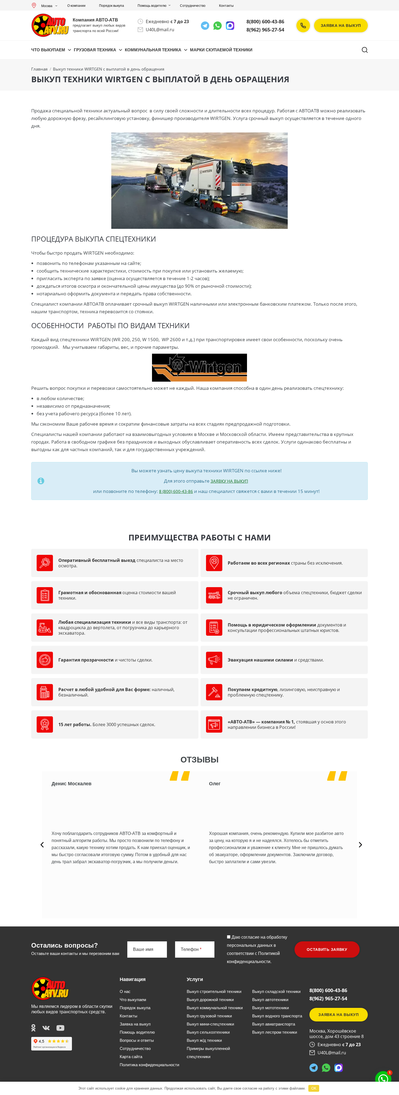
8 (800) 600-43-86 (176, 491)
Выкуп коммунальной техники (215, 1007)
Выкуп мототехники (270, 1007)
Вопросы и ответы (137, 1040)
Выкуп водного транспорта (277, 1016)
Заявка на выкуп (341, 25)
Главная (39, 69)
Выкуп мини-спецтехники (210, 1024)
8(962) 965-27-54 (265, 29)
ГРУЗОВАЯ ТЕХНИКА (95, 50)
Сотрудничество (192, 6)
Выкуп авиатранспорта (273, 1024)
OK (313, 1088)
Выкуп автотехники (270, 999)
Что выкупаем (48, 50)
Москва (46, 6)
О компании (76, 6)
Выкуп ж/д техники (204, 1040)
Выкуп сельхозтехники (208, 1032)
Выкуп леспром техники (274, 1032)
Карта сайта (131, 1056)
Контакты (226, 6)
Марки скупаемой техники (221, 50)
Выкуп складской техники (276, 991)
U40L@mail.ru (160, 30)
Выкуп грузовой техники (209, 1016)
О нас (125, 991)
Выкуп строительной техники (214, 991)
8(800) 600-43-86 (265, 21)
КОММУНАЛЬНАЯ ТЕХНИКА (153, 50)
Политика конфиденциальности (149, 1064)
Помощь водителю (152, 6)
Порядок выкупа (111, 6)
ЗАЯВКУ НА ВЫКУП (229, 481)
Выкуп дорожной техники (210, 999)
